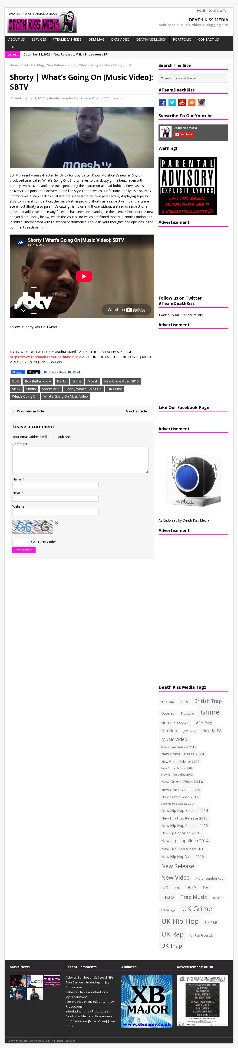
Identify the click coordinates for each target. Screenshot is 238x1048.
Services (39, 39)
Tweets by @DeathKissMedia (181, 315)
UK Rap (172, 933)
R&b (165, 887)
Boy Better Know (38, 381)
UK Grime (115, 389)
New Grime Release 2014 (182, 754)
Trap (167, 897)
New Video (175, 877)
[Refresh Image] (56, 522)
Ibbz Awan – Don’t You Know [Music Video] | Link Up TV (91, 1021)
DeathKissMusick (151, 39)
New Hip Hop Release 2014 (184, 810)
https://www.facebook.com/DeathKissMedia (45, 357)
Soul (205, 887)
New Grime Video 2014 (182, 781)
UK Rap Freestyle (202, 935)
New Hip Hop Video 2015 (183, 849)
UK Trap (171, 945)
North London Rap (209, 878)
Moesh (93, 381)
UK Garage (168, 910)
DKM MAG (96, 39)
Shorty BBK (51, 389)
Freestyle (187, 713)
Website (18, 506)
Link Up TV (211, 730)
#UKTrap (167, 702)
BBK (15, 381)
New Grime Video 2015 (121, 381)
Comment (19, 444)
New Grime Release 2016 (176, 768)
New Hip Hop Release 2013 (177, 803)
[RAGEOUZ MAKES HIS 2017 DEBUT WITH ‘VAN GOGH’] (18, 998)
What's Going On (24, 396)
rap (177, 887)
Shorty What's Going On (84, 389)
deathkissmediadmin (64, 98)
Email (16, 492)
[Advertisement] (188, 260)
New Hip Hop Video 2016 (182, 856)
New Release (177, 866)
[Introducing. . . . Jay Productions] (18, 985)
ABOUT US (16, 39)
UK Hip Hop (180, 921)
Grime (77, 381)
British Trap (208, 701)
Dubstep (168, 713)
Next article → (138, 411)
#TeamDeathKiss (67, 39)
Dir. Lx (61, 381)
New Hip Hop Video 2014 (184, 840)
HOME (201, 11)
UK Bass (217, 898)
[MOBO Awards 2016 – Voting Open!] (52, 985)
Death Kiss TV (217, 11)
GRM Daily (204, 722)
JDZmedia (190, 731)
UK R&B (211, 922)
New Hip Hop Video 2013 (180, 833)
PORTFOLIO (182, 39)
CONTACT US (208, 39)
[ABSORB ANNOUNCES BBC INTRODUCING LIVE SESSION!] (35, 985)
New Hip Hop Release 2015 (184, 818)
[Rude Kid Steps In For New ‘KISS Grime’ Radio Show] (35, 998)
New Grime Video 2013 (177, 774)
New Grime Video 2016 (180, 797)
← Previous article (28, 411)
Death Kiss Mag (32, 65)
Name (17, 479)
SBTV (16, 389)
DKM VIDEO (120, 39)
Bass (184, 701)
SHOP (13, 47)
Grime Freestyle (175, 722)
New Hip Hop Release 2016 (184, 825)
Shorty (31, 389)
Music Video (174, 739)
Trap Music (193, 897)
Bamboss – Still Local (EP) (95, 977)
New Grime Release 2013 (178, 747)
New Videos (93, 98)
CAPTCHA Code (43, 541)
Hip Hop (169, 730)
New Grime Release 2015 (180, 761)
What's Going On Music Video (65, 396)
